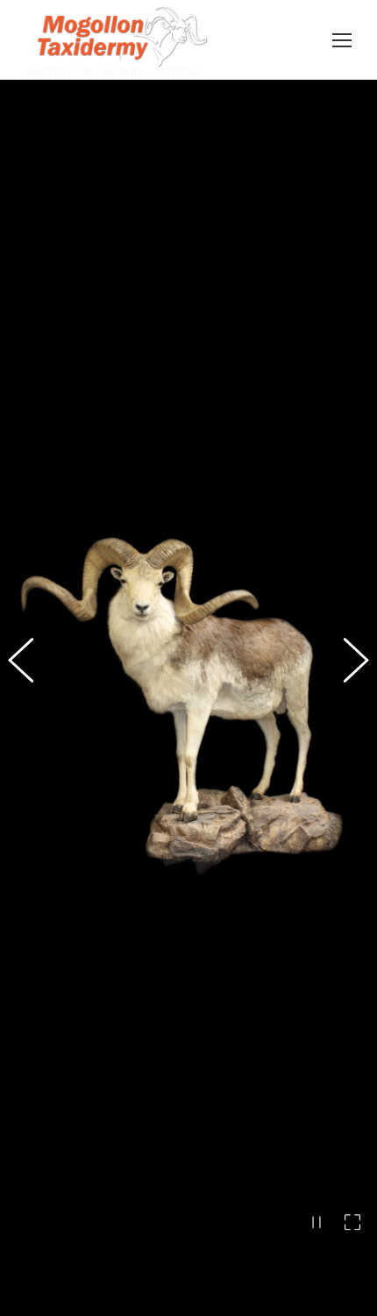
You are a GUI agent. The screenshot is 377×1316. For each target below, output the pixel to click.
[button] (31, 698)
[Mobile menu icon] (341, 40)
